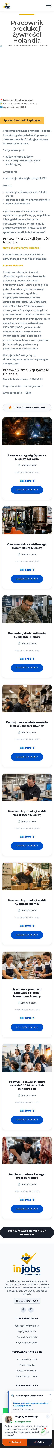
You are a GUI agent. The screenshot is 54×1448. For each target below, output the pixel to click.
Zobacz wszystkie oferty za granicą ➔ (27, 1232)
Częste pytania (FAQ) (27, 1342)
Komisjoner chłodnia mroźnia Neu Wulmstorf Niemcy (27, 724)
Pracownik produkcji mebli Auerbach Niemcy (27, 902)
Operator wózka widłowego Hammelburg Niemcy (27, 546)
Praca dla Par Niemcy (27, 1370)
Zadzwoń (15, 1442)
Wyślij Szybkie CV (27, 1331)
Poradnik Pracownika (27, 1337)
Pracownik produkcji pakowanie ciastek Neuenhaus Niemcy (27, 993)
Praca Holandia (27, 1365)
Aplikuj (39, 1442)
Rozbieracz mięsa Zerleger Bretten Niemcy (27, 1176)
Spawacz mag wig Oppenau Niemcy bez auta (27, 457)
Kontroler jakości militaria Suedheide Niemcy (27, 635)
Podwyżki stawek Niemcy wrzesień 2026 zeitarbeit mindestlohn (27, 1085)
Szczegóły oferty (27, 489)
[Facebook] (23, 1310)
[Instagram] (31, 1310)
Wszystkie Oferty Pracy (27, 1325)
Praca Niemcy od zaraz (27, 1376)
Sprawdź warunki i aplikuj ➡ (22, 120)
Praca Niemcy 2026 (27, 1359)
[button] (42, 1431)
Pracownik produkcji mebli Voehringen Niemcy (27, 813)
